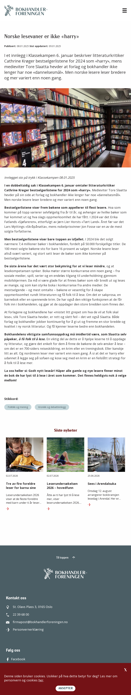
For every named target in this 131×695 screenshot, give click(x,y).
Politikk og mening (18, 407)
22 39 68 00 (21, 614)
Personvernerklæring (28, 629)
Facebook (18, 659)
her (40, 680)
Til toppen (62, 557)
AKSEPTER (65, 688)
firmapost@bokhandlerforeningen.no (40, 622)
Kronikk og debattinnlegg (52, 407)
